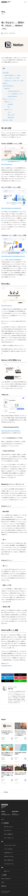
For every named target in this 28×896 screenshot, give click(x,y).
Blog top (6, 792)
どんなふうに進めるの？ (8, 848)
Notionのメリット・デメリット (9, 99)
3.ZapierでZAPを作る (12, 96)
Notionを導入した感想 (7, 120)
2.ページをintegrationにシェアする (15, 93)
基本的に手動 (11, 117)
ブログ (2, 882)
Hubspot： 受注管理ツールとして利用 (12, 75)
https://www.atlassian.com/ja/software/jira (11, 208)
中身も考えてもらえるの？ (9, 856)
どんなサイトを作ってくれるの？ (10, 845)
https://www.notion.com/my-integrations (10, 430)
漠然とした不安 (11, 114)
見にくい (10, 112)
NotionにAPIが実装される (8, 86)
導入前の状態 (5, 72)
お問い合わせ (3, 886)
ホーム (2, 819)
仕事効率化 (4, 28)
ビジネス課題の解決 (5, 823)
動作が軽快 (10, 104)
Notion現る (5, 83)
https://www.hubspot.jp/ (6, 164)
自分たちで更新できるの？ (9, 860)
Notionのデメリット (8, 109)
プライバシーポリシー (4, 892)
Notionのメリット (8, 101)
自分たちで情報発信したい (9, 834)
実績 (2, 867)
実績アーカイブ (7, 871)
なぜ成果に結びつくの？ (8, 852)
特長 (2, 841)
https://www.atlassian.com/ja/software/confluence (13, 256)
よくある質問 (3, 874)
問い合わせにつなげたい (8, 826)
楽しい (9, 107)
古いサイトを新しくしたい (9, 837)
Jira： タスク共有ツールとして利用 (11, 78)
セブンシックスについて (5, 878)
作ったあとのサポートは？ (9, 863)
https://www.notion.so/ (6, 305)
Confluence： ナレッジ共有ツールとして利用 (13, 80)
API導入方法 (7, 88)
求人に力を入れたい (7, 830)
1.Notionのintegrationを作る (14, 91)
